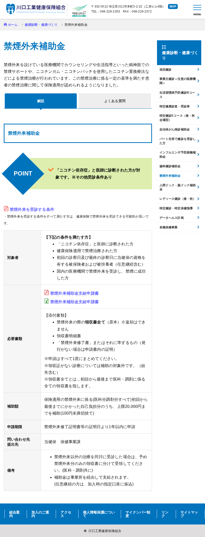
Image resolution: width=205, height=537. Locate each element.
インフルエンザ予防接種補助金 (178, 154)
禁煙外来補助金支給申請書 (74, 293)
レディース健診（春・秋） (178, 199)
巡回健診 (166, 69)
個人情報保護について (99, 514)
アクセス (65, 514)
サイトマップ (189, 514)
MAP (173, 6)
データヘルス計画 (172, 218)
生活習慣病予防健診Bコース (177, 95)
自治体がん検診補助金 (175, 129)
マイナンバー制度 (138, 514)
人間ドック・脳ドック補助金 (178, 187)
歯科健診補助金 (170, 166)
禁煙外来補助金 (170, 175)
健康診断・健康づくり (41, 25)
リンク (165, 514)
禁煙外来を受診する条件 (32, 209)
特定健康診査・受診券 (175, 106)
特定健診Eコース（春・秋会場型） (177, 118)
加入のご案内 (40, 514)
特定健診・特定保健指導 (176, 208)
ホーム (13, 25)
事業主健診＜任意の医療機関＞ (178, 81)
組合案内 (14, 514)
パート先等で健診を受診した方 (178, 141)
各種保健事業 (169, 227)
